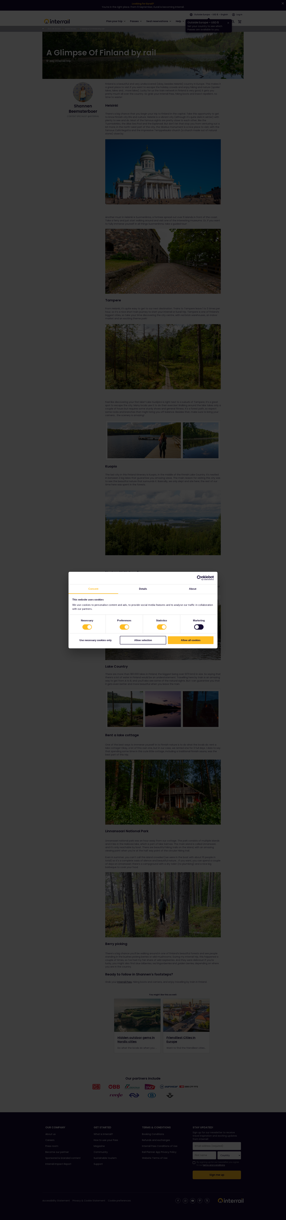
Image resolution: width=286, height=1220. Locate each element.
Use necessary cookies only (95, 640)
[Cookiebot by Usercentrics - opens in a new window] (199, 577)
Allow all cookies (190, 640)
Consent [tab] (93, 588)
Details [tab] (143, 588)
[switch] (124, 627)
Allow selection (143, 640)
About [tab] (192, 588)
